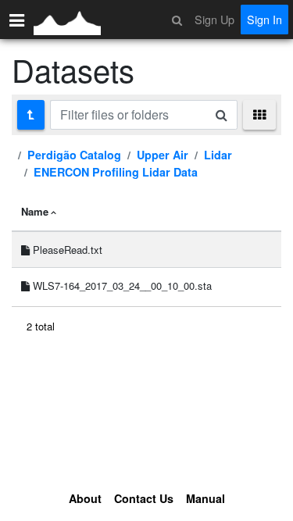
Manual (205, 498)
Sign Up (214, 19)
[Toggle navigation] (17, 19)
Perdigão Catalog (74, 154)
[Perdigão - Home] (67, 19)
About (85, 498)
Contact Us (143, 498)
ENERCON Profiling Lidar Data (116, 172)
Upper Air (162, 154)
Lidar (218, 154)
